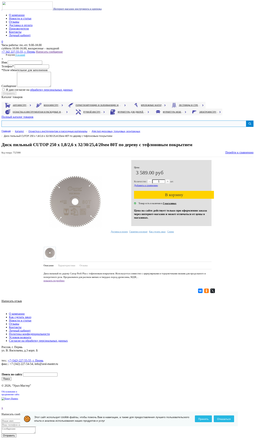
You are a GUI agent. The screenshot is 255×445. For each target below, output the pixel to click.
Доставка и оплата (20, 25)
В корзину (174, 194)
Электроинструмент (209, 112)
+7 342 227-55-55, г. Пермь (18, 51)
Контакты (15, 31)
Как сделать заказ (157, 231)
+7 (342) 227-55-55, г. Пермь (25, 360)
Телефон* (7, 66)
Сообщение (8, 86)
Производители (19, 28)
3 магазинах (169, 203)
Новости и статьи (20, 18)
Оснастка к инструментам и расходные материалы (38, 112)
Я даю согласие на (39, 89)
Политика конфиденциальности (29, 334)
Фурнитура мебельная (173, 112)
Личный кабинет (20, 35)
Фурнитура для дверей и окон (132, 112)
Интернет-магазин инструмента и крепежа (77, 8)
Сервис (170, 231)
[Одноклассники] (207, 291)
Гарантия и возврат (138, 231)
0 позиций (20, 55)
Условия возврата (20, 337)
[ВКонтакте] (200, 291)
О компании (17, 15)
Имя (4, 62)
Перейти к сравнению (239, 152)
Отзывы (14, 21)
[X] (213, 291)
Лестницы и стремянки (190, 105)
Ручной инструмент (93, 112)
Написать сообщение (49, 51)
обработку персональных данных (51, 89)
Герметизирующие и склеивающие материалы (99, 105)
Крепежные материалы (152, 105)
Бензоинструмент (52, 105)
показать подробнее (54, 280)
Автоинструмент (21, 105)
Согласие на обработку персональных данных (38, 340)
